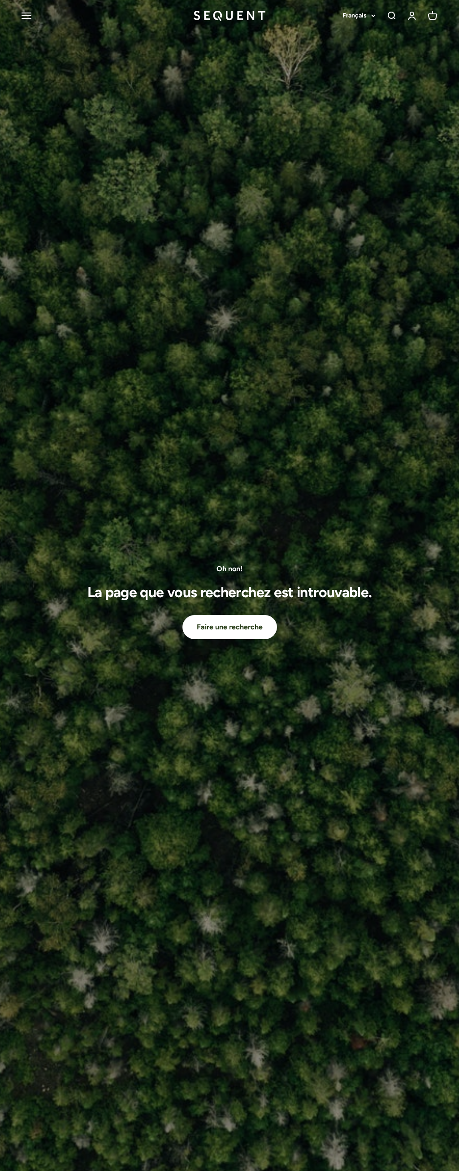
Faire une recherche (230, 627)
